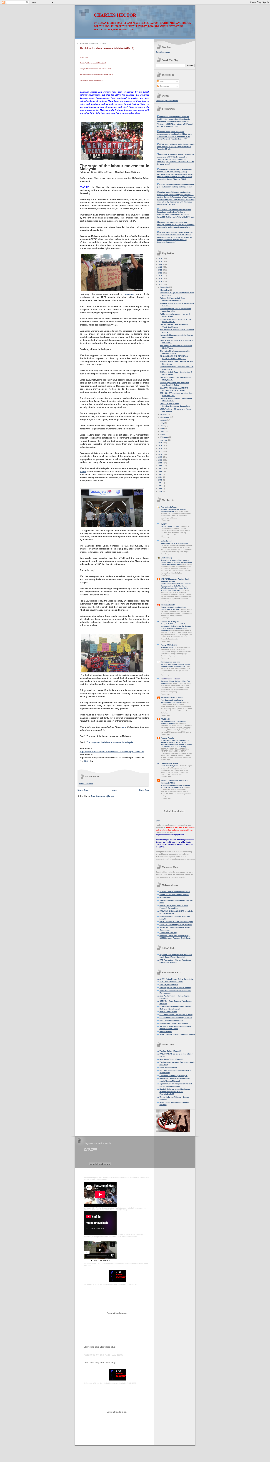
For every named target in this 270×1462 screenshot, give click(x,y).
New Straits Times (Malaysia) (171, 1059)
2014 (160, 449)
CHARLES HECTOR (115, 15)
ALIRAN (164, 524)
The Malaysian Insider (169, 763)
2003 (160, 480)
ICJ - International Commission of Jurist (176, 1015)
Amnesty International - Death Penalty (175, 988)
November (164, 290)
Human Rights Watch (168, 1012)
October (164, 414)
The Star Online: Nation (170, 679)
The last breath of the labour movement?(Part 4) (91, 80)
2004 (160, 477)
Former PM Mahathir (169, 645)
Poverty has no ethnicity (170, 526)
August (163, 420)
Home (114, 790)
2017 (160, 284)
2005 (160, 474)
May (162, 428)
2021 (160, 273)
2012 (160, 454)
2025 (160, 261)
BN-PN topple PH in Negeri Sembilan (175, 543)
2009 (160, 463)
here (124, 727)
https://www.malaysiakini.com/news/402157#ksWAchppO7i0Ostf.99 (112, 751)
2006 (160, 471)
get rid (83, 471)
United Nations (166, 1032)
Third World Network (168, 933)
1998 (160, 491)
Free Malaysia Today (169, 507)
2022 (160, 270)
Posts (161, 81)
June (162, 426)
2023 (160, 267)
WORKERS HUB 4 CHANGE (172, 698)
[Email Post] (91, 761)
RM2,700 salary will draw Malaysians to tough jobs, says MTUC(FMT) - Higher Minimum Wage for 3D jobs (176, 146)
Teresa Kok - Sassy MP (170, 622)
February (164, 437)
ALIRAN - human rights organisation (175, 892)
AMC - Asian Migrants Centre (171, 982)
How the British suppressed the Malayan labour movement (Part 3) (96, 74)
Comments (164, 86)
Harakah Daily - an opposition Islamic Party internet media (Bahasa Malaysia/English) (175, 1091)
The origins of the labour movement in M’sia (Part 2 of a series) (95, 69)
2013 (160, 451)
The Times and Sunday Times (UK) (174, 1076)
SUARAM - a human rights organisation (176, 925)
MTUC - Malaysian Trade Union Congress (176, 922)
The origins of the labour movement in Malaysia (110, 742)
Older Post (144, 790)
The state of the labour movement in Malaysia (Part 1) (107, 48)
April (162, 431)
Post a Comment (86, 783)
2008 (160, 466)
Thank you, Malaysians (170, 766)
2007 (160, 468)
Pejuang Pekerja (167, 738)
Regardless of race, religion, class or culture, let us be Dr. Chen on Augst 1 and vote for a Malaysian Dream (176, 562)
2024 (160, 264)
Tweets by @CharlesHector (167, 101)
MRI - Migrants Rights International (174, 1023)
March (163, 434)
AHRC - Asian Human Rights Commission (177, 979)
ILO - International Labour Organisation (176, 1017)
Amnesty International (169, 985)
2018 (160, 281)
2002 (160, 483)
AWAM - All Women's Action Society (174, 895)
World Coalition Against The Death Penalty (177, 1034)
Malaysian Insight (168, 605)
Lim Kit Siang (166, 558)
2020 (160, 276)
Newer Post (83, 790)
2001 (160, 486)
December (164, 287)
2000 (160, 488)
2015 (160, 446)
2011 (160, 457)
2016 (160, 443)
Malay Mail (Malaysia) (168, 1067)
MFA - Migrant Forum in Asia (171, 1020)
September (165, 417)
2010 (160, 460)
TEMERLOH (165, 719)
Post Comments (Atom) (102, 796)
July (162, 423)
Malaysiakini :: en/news (170, 662)
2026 (160, 259)
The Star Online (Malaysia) (170, 1051)
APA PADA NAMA (167, 647)
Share (158, 821)
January (164, 440)
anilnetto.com (166, 541)
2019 (160, 278)
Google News (165, 897)
